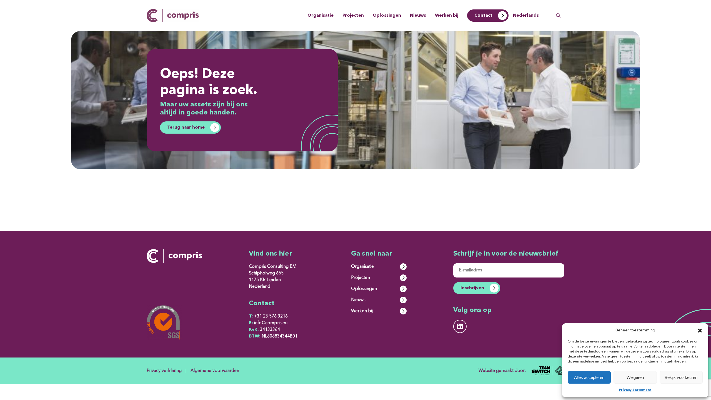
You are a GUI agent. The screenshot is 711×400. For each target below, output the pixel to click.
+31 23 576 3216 (268, 316)
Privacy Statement (635, 390)
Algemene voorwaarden (215, 371)
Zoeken (558, 15)
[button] (700, 330)
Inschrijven (472, 288)
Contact (483, 15)
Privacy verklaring (164, 371)
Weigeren (635, 377)
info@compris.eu (268, 323)
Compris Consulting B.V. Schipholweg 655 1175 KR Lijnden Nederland (272, 276)
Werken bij (446, 15)
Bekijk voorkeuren (681, 377)
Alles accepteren (589, 377)
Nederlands (526, 15)
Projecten (353, 15)
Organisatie (320, 15)
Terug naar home (186, 127)
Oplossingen (387, 15)
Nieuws (418, 15)
